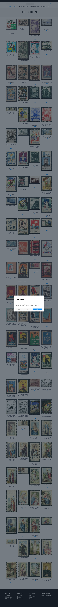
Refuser (19, 309)
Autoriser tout (38, 309)
